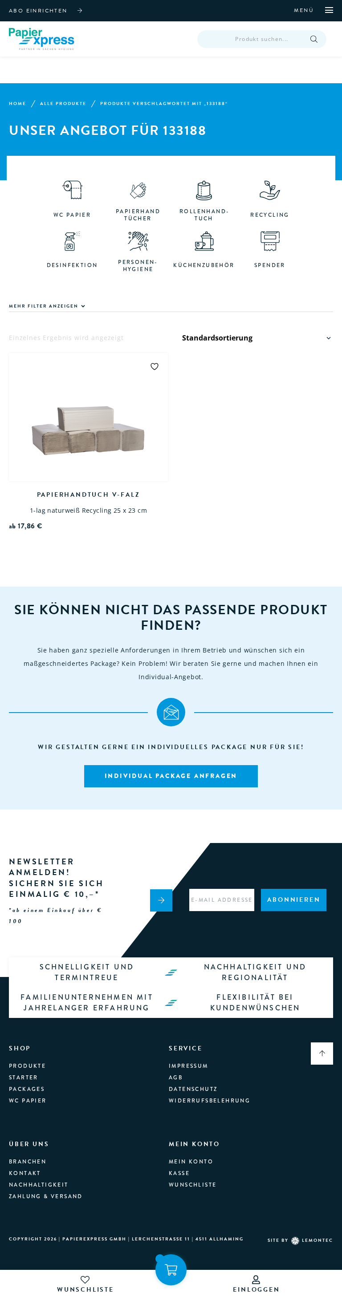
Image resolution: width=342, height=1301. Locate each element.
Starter (23, 1078)
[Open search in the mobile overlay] (261, 39)
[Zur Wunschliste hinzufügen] (154, 366)
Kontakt (25, 1173)
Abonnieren (293, 899)
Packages (27, 1089)
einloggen (256, 1289)
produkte (27, 1066)
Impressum (188, 1066)
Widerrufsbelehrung (209, 1101)
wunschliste (85, 1289)
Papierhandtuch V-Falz (88, 494)
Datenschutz (193, 1089)
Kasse (179, 1173)
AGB (176, 1078)
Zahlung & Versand (46, 1196)
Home (17, 103)
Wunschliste (192, 1185)
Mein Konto (191, 1162)
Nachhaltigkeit (39, 1185)
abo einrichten (38, 11)
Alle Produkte (63, 103)
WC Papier (28, 1101)
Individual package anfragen (171, 775)
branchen (27, 1162)
